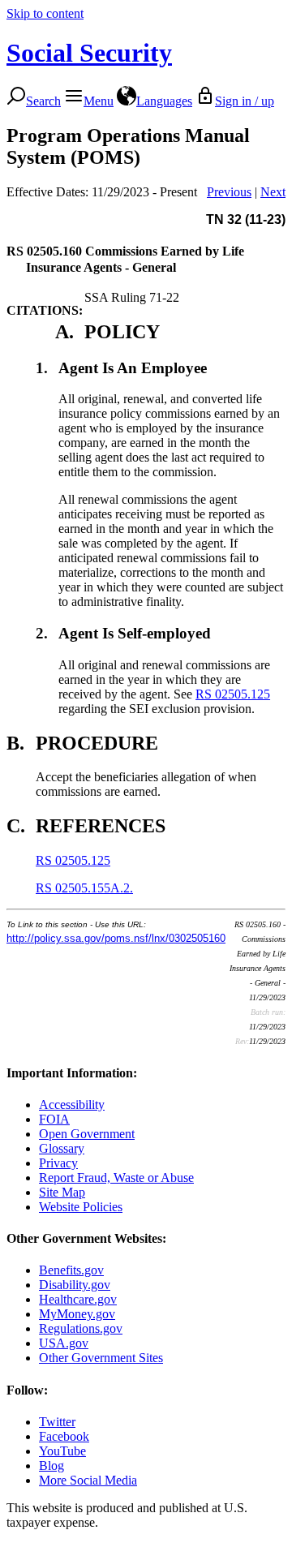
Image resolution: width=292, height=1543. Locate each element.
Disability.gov (74, 1285)
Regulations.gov (80, 1328)
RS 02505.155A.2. (84, 888)
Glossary (61, 1148)
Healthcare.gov (78, 1299)
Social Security (89, 52)
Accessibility (72, 1104)
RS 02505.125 (232, 694)
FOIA (54, 1119)
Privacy (58, 1163)
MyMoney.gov (77, 1314)
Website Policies (80, 1207)
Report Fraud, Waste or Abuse (116, 1177)
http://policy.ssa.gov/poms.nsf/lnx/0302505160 (115, 938)
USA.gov (63, 1343)
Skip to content (45, 13)
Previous (229, 192)
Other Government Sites (101, 1358)
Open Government (87, 1134)
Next (273, 192)
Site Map (62, 1192)
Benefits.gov (71, 1270)
